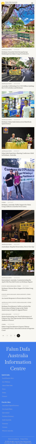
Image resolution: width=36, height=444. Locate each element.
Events (4, 286)
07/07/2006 (11, 324)
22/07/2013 (25, 286)
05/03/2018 (17, 119)
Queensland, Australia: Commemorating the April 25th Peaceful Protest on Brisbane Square (17, 281)
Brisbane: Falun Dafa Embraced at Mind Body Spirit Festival (16, 123)
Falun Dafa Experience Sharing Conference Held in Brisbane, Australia (18, 154)
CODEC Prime (28, 443)
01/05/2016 (17, 277)
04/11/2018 (16, 49)
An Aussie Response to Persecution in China (16, 298)
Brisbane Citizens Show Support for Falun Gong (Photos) (17, 289)
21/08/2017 (16, 151)
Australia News (7, 49)
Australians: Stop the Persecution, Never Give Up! (18, 247)
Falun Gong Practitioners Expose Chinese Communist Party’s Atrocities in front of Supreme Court (18, 328)
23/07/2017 (10, 202)
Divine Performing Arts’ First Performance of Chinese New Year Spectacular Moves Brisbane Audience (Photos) (17, 318)
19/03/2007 (16, 314)
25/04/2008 (5, 304)
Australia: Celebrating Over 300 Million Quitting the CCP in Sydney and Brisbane (18, 87)
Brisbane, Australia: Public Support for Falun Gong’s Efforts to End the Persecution (16, 205)
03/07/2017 (17, 244)
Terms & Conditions (13, 439)
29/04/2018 (17, 83)
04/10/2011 (4, 296)
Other (4, 202)
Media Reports (21, 294)
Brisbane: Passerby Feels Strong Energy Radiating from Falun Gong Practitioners (15, 53)
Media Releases (11, 286)
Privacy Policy (24, 439)
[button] (32, 3)
